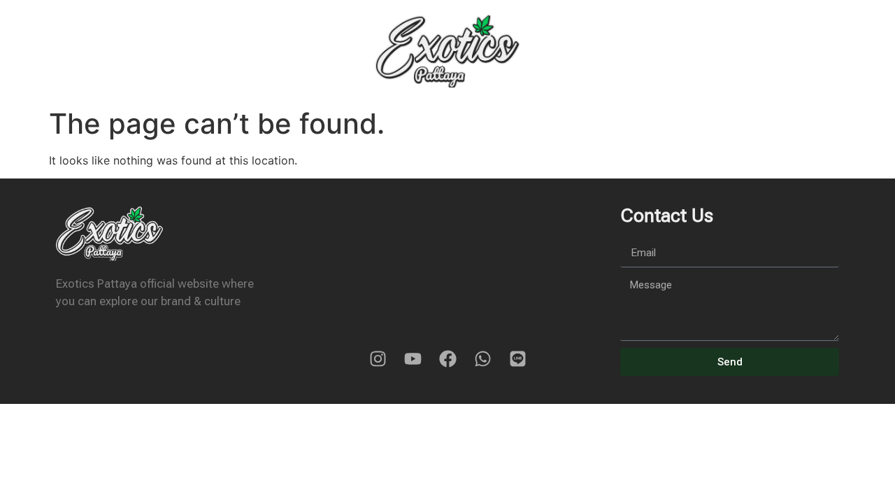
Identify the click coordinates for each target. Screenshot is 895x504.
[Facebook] (447, 358)
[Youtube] (412, 358)
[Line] (517, 358)
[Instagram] (377, 358)
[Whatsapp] (482, 358)
